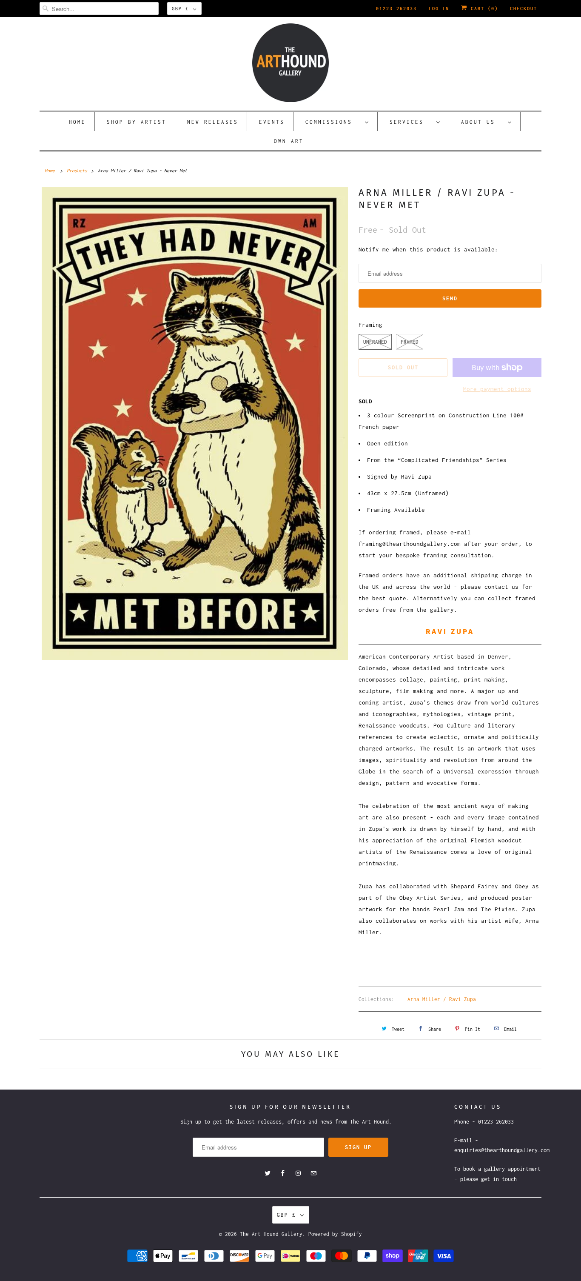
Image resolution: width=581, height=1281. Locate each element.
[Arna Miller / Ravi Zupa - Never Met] (195, 423)
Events (272, 122)
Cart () (482, 8)
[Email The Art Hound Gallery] (313, 1173)
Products (77, 170)
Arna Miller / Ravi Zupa (441, 999)
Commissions (333, 122)
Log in (439, 8)
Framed (410, 342)
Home (77, 122)
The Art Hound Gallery (271, 1234)
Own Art (289, 141)
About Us (482, 122)
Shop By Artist (136, 122)
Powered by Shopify (335, 1234)
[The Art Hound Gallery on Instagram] (298, 1173)
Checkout (523, 8)
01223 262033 (396, 8)
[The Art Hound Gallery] (290, 62)
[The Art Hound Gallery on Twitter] (267, 1173)
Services (411, 122)
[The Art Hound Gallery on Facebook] (282, 1173)
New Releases (212, 122)
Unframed (375, 342)
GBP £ (180, 8)
